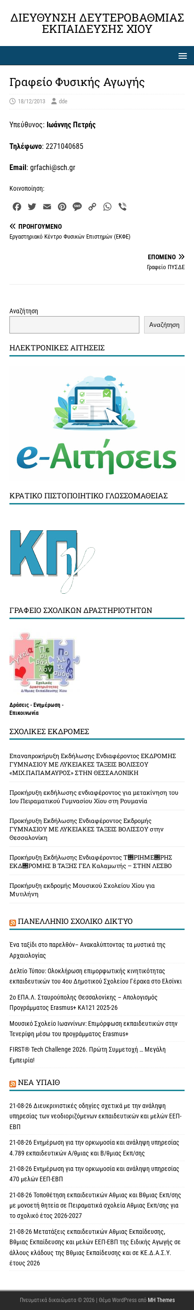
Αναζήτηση (23, 311)
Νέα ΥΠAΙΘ (39, 1082)
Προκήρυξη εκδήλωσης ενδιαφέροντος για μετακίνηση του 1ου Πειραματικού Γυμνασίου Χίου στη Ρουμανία (93, 796)
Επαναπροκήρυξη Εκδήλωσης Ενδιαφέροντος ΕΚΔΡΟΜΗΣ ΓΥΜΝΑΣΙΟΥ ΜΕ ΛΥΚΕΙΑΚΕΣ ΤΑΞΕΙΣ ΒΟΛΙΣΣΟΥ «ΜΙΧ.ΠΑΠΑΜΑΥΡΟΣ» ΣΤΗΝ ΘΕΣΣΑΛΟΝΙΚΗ (92, 764)
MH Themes (161, 1300)
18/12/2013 (31, 101)
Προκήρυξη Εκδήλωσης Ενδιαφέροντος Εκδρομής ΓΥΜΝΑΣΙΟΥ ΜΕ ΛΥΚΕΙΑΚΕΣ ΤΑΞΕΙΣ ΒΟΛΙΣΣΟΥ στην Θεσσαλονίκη (86, 829)
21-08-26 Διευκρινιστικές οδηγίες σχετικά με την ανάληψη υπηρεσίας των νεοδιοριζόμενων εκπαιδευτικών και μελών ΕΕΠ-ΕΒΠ (95, 1116)
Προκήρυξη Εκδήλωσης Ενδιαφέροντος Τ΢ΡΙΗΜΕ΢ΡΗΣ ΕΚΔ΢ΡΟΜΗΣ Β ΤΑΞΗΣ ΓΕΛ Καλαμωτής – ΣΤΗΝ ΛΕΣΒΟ (90, 861)
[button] (181, 55)
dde (63, 101)
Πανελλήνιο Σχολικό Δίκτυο (75, 921)
